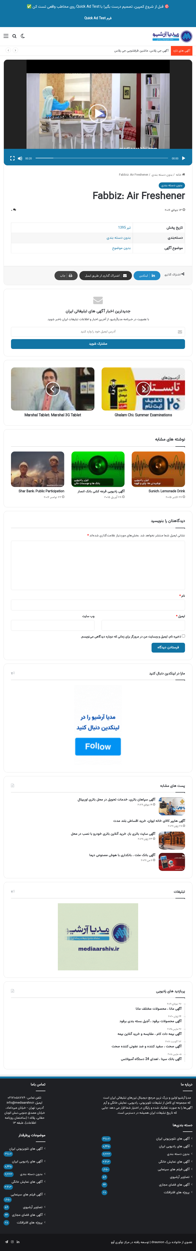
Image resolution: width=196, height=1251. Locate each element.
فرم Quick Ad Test (98, 18)
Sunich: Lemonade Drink (167, 491)
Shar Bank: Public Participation (41, 491)
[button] (98, 113)
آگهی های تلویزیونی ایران (173, 1138)
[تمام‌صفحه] (12, 158)
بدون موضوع (121, 248)
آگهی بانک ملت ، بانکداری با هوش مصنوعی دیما (122, 855)
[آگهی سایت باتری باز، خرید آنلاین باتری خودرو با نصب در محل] (172, 841)
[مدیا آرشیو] (172, 36)
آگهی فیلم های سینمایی (174, 1169)
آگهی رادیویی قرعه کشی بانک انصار (101, 491)
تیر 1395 (124, 228)
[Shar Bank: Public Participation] (37, 469)
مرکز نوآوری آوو (120, 1242)
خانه (179, 175)
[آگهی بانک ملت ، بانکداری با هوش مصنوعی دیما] (172, 862)
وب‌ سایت (88, 616)
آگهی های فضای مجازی (174, 1184)
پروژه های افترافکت (177, 1192)
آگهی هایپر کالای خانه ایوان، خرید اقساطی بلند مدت (149, 821)
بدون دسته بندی (162, 175)
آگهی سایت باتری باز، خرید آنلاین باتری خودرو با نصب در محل (113, 834)
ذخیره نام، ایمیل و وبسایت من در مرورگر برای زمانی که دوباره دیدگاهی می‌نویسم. (131, 636)
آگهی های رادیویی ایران (174, 1146)
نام (182, 596)
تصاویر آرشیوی (180, 1177)
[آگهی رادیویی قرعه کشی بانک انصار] (98, 469)
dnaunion (157, 1242)
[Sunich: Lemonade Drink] (158, 469)
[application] (98, 113)
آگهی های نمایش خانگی (174, 1161)
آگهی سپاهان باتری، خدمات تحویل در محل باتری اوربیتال (116, 799)
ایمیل (180, 616)
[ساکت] (20, 158)
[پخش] (183, 158)
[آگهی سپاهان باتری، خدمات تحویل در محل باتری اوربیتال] (172, 806)
